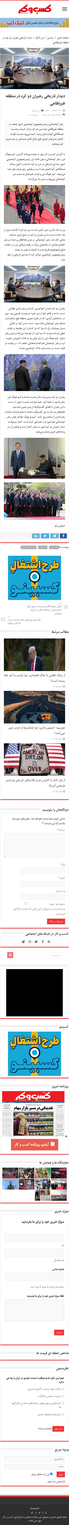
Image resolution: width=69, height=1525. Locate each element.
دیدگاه (61, 830)
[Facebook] (42, 942)
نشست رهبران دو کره (29, 547)
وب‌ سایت (60, 891)
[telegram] (23, 942)
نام (63, 864)
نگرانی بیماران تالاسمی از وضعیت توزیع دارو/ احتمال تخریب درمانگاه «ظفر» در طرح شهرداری (44, 608)
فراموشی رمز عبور (56, 1481)
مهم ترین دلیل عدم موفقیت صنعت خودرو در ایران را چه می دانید (35, 1380)
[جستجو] (10, 955)
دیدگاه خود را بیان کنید (51, 115)
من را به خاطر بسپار (40, 1474)
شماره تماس (58, 1269)
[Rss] (49, 942)
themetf (34, 1508)
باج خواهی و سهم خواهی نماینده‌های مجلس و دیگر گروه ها (36, 1405)
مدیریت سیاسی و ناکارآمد (49, 1396)
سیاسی (50, 37)
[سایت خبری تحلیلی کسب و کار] (34, 8)
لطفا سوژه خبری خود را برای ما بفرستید (45, 1296)
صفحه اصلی (63, 37)
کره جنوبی (54, 547)
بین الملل (39, 37)
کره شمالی (43, 547)
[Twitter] (36, 942)
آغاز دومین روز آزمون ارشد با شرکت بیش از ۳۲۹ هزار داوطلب (24, 620)
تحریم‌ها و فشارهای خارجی (49, 1414)
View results (45, 1429)
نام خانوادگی (58, 1260)
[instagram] (30, 942)
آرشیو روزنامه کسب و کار (32, 1145)
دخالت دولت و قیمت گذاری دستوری (44, 1389)
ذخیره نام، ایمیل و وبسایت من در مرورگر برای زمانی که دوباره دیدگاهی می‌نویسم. (39, 909)
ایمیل (61, 878)
